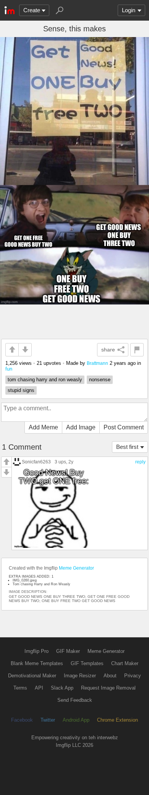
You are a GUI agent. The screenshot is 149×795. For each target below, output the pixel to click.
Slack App (62, 688)
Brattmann (97, 363)
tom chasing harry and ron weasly (45, 379)
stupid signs (21, 390)
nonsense (99, 379)
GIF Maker (68, 651)
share (108, 349)
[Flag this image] (137, 349)
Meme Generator (76, 568)
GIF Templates (87, 663)
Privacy (132, 675)
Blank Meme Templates (37, 663)
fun (8, 369)
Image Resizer (80, 675)
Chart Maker (124, 663)
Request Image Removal (108, 688)
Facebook (22, 720)
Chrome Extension (117, 720)
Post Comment (124, 427)
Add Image (81, 427)
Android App (76, 720)
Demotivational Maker (32, 675)
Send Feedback (74, 700)
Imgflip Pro (36, 651)
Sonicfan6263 (36, 461)
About (110, 675)
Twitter (47, 720)
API (39, 688)
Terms (20, 688)
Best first (127, 447)
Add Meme (43, 427)
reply (140, 462)
